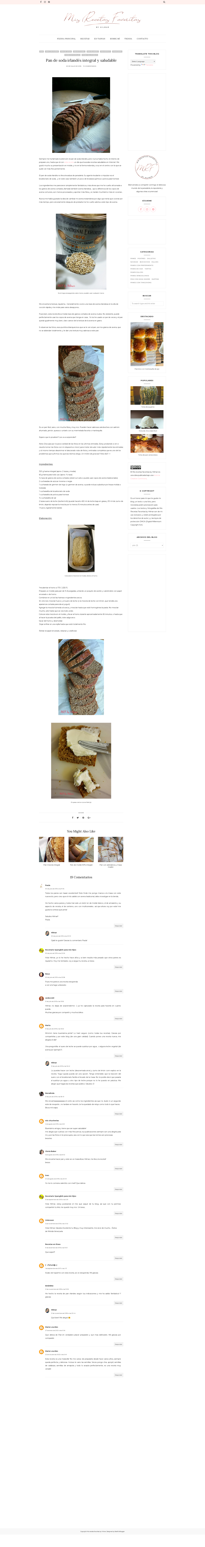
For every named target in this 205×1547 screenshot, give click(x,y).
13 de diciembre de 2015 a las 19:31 (56, 1248)
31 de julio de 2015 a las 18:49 (54, 1096)
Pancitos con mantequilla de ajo (147, 369)
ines (47, 1175)
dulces (155, 262)
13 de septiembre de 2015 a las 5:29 (56, 1199)
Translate (149, 65)
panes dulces (136, 272)
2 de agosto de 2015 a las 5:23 (55, 1124)
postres (141, 258)
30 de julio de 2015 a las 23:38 (55, 977)
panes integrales (72, 55)
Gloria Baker (50, 1151)
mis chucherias (52, 1121)
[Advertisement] (81, 1434)
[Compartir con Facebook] (74, 818)
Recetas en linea (52, 1244)
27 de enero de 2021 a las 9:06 (55, 1330)
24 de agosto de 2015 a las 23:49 (56, 1179)
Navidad (134, 262)
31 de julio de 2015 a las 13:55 (54, 1001)
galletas (151, 258)
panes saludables (89, 55)
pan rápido (105, 51)
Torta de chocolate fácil (148, 431)
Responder (118, 926)
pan (41, 51)
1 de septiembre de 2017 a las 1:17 (56, 1268)
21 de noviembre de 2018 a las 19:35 (57, 1289)
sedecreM (49, 998)
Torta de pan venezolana (147, 455)
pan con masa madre (140, 279)
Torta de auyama (147, 407)
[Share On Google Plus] (89, 818)
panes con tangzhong (140, 282)
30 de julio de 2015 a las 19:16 (54, 889)
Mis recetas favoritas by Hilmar (96, 1531)
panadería (117, 51)
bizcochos (145, 262)
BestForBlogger (120, 1531)
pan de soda (66, 51)
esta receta (69, 162)
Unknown (49, 1220)
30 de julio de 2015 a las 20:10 (61, 936)
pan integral (79, 51)
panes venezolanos (139, 276)
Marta (47, 1025)
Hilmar (54, 933)
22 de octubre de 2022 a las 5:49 (56, 1354)
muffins (155, 279)
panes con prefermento (141, 265)
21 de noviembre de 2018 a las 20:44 (63, 1313)
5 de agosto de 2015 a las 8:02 (55, 1155)
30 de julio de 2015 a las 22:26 (55, 953)
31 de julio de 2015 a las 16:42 (60, 1066)
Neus (47, 974)
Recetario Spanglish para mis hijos (60, 950)
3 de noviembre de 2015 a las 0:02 (56, 1223)
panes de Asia (136, 269)
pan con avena (52, 51)
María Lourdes (51, 1327)
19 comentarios (89, 66)
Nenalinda (49, 1093)
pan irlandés (92, 51)
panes (133, 258)
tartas (148, 269)
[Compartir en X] (79, 818)
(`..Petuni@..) (51, 1265)
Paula (47, 885)
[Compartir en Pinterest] (84, 818)
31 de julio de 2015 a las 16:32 (54, 1029)
